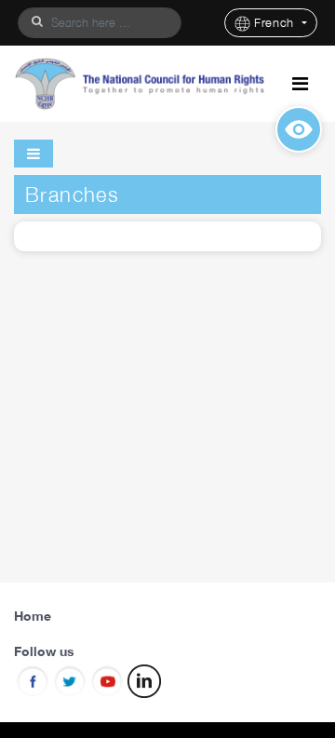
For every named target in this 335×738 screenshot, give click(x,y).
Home (32, 616)
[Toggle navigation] (300, 84)
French (276, 23)
